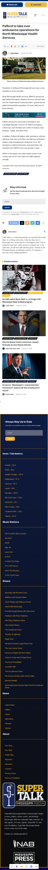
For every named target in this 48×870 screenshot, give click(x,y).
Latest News (23, 173)
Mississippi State (35, 292)
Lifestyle (32, 338)
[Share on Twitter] (11, 46)
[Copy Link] (18, 46)
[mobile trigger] (36, 15)
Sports (6, 295)
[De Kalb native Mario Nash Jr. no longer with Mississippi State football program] (24, 278)
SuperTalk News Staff (12, 348)
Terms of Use (24, 212)
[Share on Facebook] (8, 46)
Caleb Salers (14, 53)
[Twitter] (45, 231)
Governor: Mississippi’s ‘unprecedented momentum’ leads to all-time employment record (20, 388)
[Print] (22, 46)
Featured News (10, 173)
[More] (26, 46)
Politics (32, 381)
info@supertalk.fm (20, 834)
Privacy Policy (15, 214)
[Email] (15, 46)
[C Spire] (24, 115)
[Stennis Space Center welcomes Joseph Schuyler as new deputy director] (24, 323)
